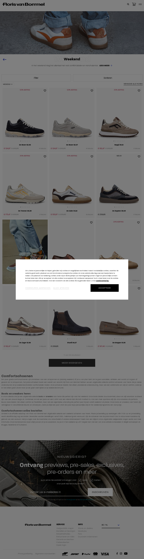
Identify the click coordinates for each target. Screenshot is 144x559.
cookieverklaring (102, 281)
